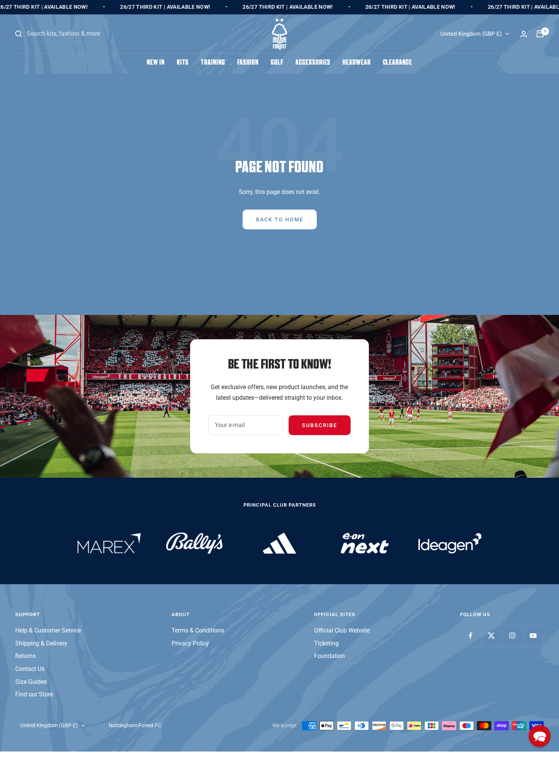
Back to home (279, 219)
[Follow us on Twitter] (491, 635)
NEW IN (155, 63)
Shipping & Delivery (41, 643)
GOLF (277, 63)
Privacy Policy (190, 643)
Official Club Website (342, 630)
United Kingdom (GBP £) (471, 33)
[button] (540, 736)
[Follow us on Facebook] (470, 635)
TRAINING (213, 63)
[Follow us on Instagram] (512, 635)
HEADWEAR (356, 63)
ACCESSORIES (312, 63)
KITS (183, 63)
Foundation (329, 656)
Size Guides (31, 681)
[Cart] (540, 33)
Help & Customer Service (48, 630)
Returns (25, 656)
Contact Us (29, 668)
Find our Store (34, 694)
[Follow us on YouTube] (533, 635)
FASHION (248, 63)
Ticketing (326, 643)
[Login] (523, 34)
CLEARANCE (397, 63)
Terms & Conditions (198, 630)
